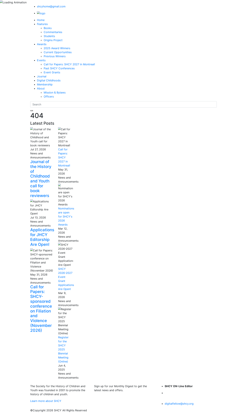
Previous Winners (55, 56)
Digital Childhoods (48, 80)
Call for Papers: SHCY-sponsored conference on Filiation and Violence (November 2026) (41, 308)
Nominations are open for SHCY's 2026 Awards (66, 216)
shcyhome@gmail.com (51, 6)
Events (41, 60)
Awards (41, 44)
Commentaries (53, 32)
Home (41, 20)
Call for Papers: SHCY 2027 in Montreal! (69, 64)
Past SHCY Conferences (59, 68)
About (41, 88)
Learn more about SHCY (45, 401)
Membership (45, 84)
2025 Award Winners (57, 48)
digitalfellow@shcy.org (179, 403)
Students (49, 36)
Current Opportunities (58, 52)
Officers (49, 96)
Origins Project (53, 40)
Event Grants (52, 72)
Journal (41, 76)
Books (48, 28)
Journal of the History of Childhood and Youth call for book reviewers (40, 178)
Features (42, 24)
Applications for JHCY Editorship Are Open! (42, 237)
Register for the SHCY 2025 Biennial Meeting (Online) (63, 349)
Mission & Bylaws (55, 92)
